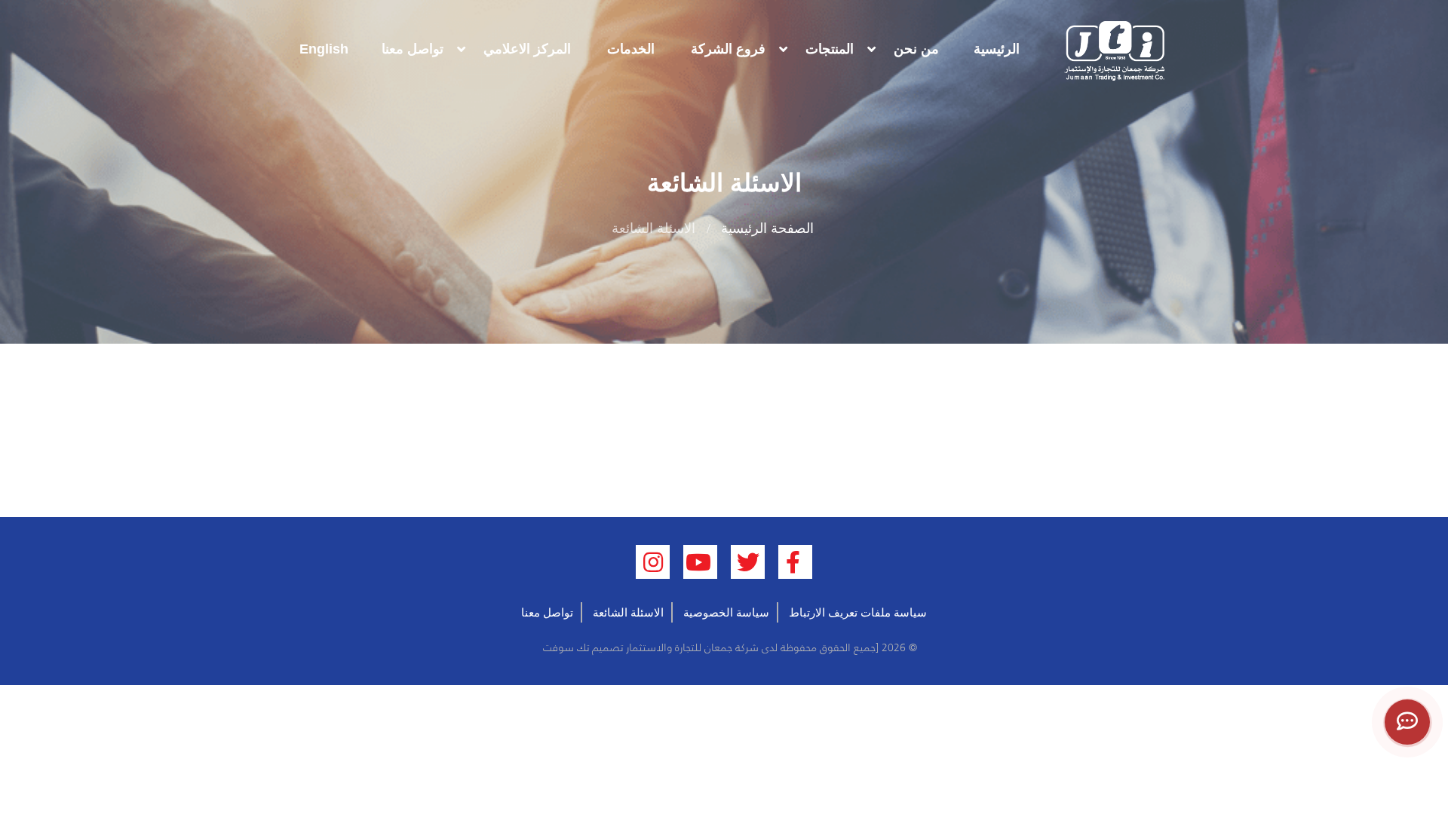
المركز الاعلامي (527, 49)
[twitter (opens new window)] (748, 562)
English (323, 49)
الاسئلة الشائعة (628, 612)
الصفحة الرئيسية (767, 228)
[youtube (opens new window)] (700, 562)
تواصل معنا (412, 49)
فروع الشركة (728, 49)
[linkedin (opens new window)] (653, 562)
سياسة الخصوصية (726, 612)
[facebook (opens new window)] (795, 562)
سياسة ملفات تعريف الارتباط (858, 612)
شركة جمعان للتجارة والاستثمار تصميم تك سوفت (649, 647)
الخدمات (631, 49)
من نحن (916, 49)
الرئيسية (997, 49)
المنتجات (829, 49)
